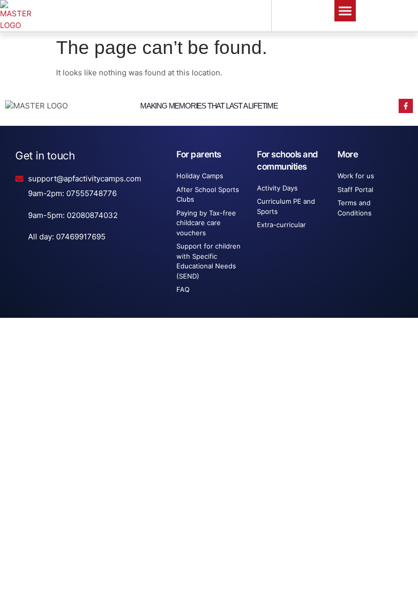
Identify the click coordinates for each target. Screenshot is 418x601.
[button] (345, 10)
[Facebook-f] (406, 106)
